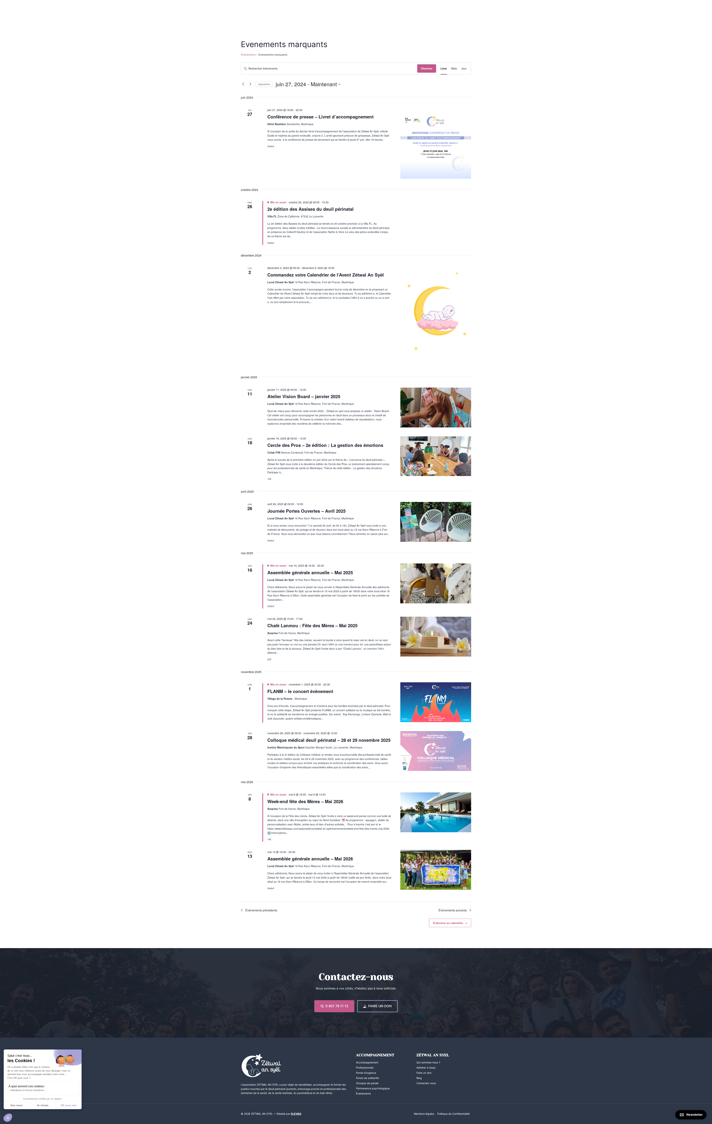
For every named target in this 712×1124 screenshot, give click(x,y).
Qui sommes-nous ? (428, 1062)
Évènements (248, 54)
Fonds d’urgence (366, 1072)
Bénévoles (438, 12)
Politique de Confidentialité (453, 1113)
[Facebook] (244, 12)
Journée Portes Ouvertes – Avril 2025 (306, 511)
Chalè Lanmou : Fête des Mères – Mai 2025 (312, 625)
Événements (326, 12)
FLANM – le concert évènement (300, 691)
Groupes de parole (367, 1083)
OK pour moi (69, 1105)
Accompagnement (301, 12)
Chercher (426, 68)
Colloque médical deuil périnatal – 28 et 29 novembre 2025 (328, 740)
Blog (398, 12)
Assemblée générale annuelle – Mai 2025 (310, 572)
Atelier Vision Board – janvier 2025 (303, 396)
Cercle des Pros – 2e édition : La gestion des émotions (325, 445)
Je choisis (42, 1105)
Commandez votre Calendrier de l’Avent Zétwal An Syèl (325, 275)
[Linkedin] (258, 12)
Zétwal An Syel (274, 12)
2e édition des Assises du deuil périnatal (310, 209)
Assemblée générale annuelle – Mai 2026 (310, 858)
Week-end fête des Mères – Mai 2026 (305, 801)
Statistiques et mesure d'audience (27, 1090)
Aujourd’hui (264, 84)
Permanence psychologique (373, 1088)
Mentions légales (424, 1113)
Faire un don (423, 1072)
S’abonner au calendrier (448, 923)
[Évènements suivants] (250, 84)
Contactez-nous (460, 12)
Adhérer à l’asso (426, 1067)
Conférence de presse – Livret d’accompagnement (320, 116)
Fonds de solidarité (367, 1078)
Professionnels (416, 12)
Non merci (17, 1105)
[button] (7, 1117)
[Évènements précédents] (243, 84)
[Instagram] (251, 12)
